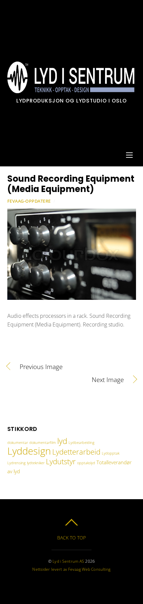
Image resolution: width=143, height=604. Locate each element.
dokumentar (17, 442)
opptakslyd (86, 463)
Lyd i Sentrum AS (68, 561)
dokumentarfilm (42, 442)
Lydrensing (16, 463)
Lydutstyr (61, 461)
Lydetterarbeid (76, 452)
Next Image (65, 379)
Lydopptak (110, 453)
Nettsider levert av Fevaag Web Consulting (71, 569)
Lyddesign (29, 451)
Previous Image (41, 366)
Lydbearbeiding (81, 442)
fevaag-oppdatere (29, 201)
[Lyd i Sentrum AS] (70, 90)
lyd (62, 441)
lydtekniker (36, 463)
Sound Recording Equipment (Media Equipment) (70, 184)
